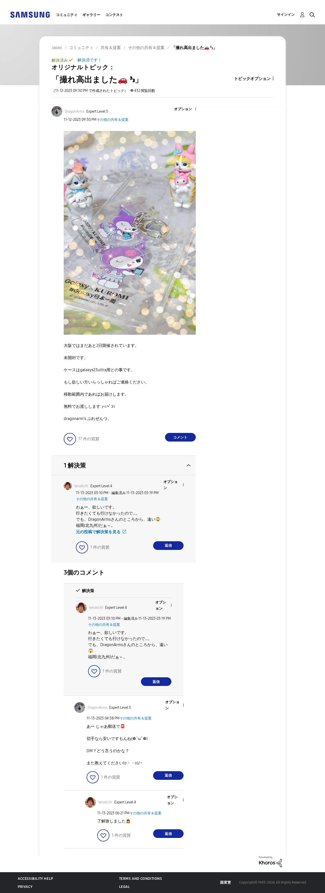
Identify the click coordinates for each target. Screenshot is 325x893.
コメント (180, 437)
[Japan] (30, 14)
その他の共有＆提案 (112, 119)
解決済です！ (89, 60)
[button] (187, 109)
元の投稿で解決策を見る (98, 531)
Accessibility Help (35, 879)
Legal (124, 887)
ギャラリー (91, 15)
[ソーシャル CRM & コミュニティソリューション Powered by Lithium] (270, 861)
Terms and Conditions (140, 879)
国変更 (225, 882)
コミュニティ (66, 15)
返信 (168, 545)
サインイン (286, 14)
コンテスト (114, 15)
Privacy (25, 887)
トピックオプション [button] (252, 78)
